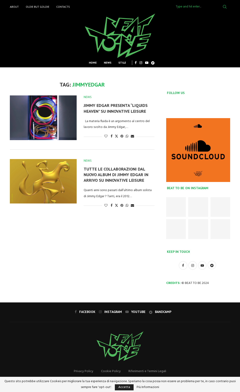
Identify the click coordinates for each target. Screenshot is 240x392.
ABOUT (14, 6)
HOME (93, 62)
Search (224, 6)
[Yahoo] (153, 63)
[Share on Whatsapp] (127, 136)
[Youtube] (147, 63)
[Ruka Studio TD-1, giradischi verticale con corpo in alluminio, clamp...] (198, 229)
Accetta (124, 387)
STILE (122, 62)
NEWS (107, 62)
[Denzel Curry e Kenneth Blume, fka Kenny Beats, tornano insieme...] (198, 207)
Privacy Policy (83, 371)
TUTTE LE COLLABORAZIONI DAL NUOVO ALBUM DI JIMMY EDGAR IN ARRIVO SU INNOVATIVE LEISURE (116, 174)
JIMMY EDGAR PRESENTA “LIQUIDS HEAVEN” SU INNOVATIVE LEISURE (116, 108)
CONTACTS (63, 6)
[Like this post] (106, 136)
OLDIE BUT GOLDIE (37, 6)
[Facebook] (136, 63)
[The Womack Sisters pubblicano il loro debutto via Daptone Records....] (220, 207)
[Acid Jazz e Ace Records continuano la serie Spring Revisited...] (176, 207)
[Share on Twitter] (116, 136)
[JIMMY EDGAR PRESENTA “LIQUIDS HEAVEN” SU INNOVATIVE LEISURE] (43, 117)
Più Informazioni (148, 387)
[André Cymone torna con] (176, 229)
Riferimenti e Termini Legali (147, 371)
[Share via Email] (132, 136)
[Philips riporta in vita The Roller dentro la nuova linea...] (220, 229)
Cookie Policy (111, 371)
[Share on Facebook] (111, 136)
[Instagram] (140, 63)
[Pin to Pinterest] (121, 136)
